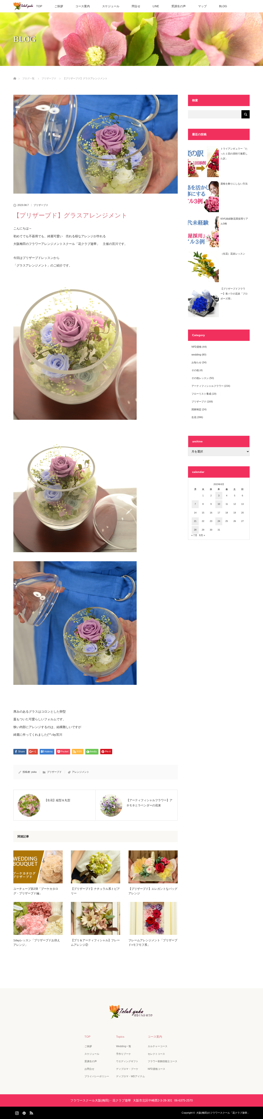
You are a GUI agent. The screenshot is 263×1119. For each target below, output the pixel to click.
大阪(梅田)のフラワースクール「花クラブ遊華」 (223, 1112)
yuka (34, 772)
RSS (31, 1112)
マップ (202, 6)
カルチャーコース (157, 1046)
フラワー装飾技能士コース (162, 1061)
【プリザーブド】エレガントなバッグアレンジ (152, 891)
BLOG (223, 6)
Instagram (16, 1112)
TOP (39, 6)
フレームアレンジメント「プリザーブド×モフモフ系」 (152, 942)
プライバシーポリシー (96, 1076)
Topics (120, 1036)
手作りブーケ (123, 1053)
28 (195, 530)
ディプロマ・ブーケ (127, 1069)
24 (219, 521)
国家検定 (196, 409)
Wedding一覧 (123, 1046)
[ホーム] (14, 73)
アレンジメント (80, 772)
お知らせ (196, 362)
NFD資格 (196, 346)
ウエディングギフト (127, 1061)
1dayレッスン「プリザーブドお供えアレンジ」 (36, 942)
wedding (196, 354)
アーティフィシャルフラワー (207, 386)
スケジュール (110, 6)
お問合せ (89, 1069)
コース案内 (82, 6)
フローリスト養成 (201, 393)
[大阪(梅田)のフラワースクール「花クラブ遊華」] (131, 1016)
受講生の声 (178, 6)
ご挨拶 (58, 6)
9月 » (202, 535)
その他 (195, 370)
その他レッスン (200, 378)
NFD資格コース (156, 1069)
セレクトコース (156, 1053)
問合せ (136, 6)
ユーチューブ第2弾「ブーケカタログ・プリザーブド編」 (35, 891)
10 (219, 504)
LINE (156, 6)
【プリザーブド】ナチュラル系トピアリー (95, 891)
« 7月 (194, 535)
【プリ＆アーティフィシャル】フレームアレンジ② (95, 942)
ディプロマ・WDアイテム (130, 1076)
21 (195, 521)
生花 (193, 417)
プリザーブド (40, 205)
